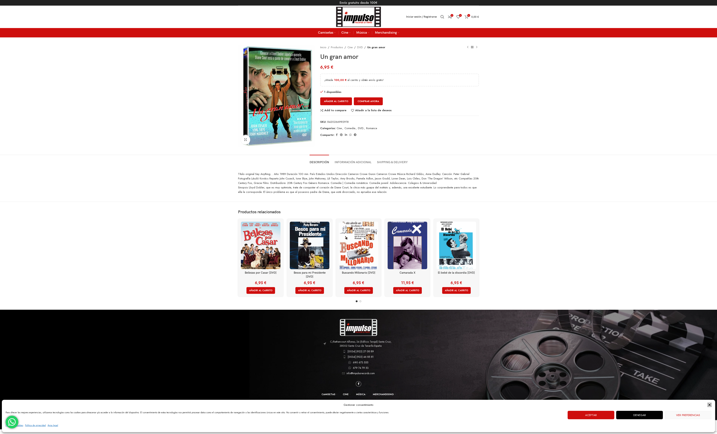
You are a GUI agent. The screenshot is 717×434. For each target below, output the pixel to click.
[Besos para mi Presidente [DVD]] (309, 245)
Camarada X (407, 272)
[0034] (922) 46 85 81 (361, 357)
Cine (350, 47)
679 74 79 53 (361, 368)
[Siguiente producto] (476, 47)
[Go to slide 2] (360, 301)
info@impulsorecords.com (361, 373)
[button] (709, 405)
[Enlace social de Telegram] (355, 134)
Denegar (639, 415)
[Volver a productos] (472, 47)
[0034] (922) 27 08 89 (360, 351)
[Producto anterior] (467, 47)
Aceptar (591, 415)
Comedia (349, 128)
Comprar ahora (368, 101)
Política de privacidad (35, 425)
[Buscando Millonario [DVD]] (358, 245)
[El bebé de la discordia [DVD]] (456, 245)
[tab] (319, 160)
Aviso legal (53, 425)
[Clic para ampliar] (245, 139)
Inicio (323, 47)
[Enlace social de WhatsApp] (350, 134)
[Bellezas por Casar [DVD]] (260, 245)
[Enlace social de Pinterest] (341, 134)
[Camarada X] (407, 245)
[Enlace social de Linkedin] (346, 134)
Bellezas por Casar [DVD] (261, 272)
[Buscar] (442, 17)
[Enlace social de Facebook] (336, 134)
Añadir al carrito (336, 101)
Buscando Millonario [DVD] (358, 272)
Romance (371, 128)
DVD (360, 47)
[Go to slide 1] (357, 301)
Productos (337, 47)
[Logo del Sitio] (358, 16)
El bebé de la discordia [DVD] (456, 272)
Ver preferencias (688, 415)
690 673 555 (360, 362)
